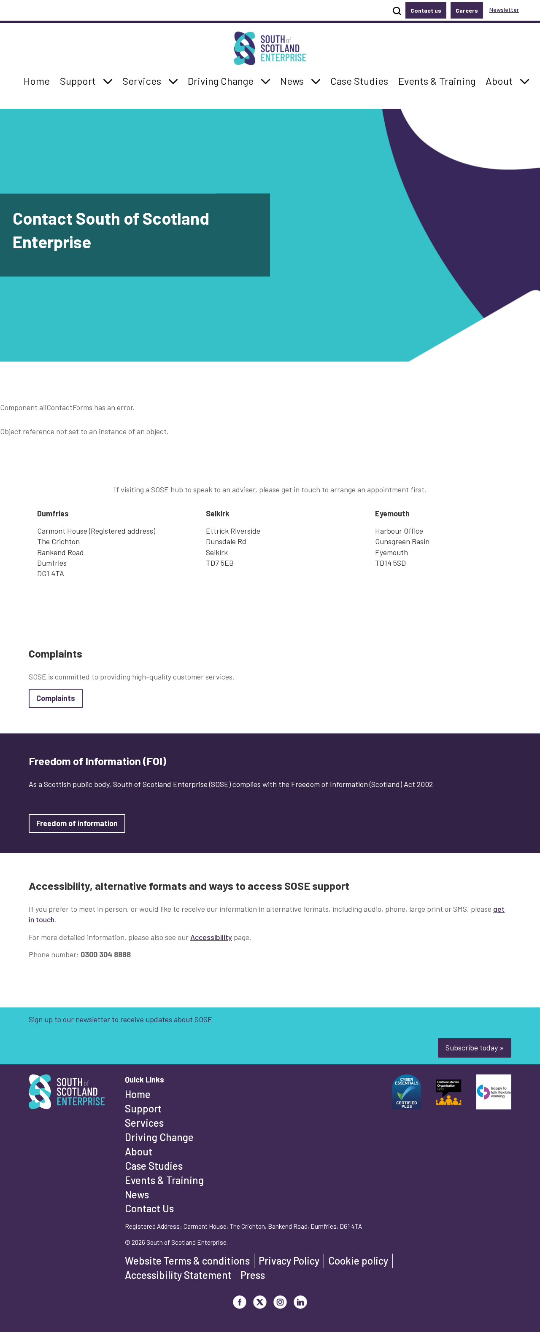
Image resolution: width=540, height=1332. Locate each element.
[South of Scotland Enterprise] (67, 1094)
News (137, 1194)
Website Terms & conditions (187, 1260)
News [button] (294, 80)
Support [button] (80, 80)
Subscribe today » (475, 1047)
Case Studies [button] (359, 80)
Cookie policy (358, 1260)
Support (143, 1108)
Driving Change (159, 1137)
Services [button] (144, 80)
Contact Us (149, 1208)
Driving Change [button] (220, 80)
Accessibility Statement (178, 1275)
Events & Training (164, 1180)
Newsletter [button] (504, 9)
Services (144, 1123)
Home (138, 1094)
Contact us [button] (425, 10)
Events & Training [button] (436, 80)
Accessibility (211, 937)
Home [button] (39, 80)
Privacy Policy (289, 1260)
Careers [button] (467, 10)
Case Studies (154, 1166)
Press (252, 1275)
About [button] (501, 80)
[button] (108, 81)
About (138, 1151)
